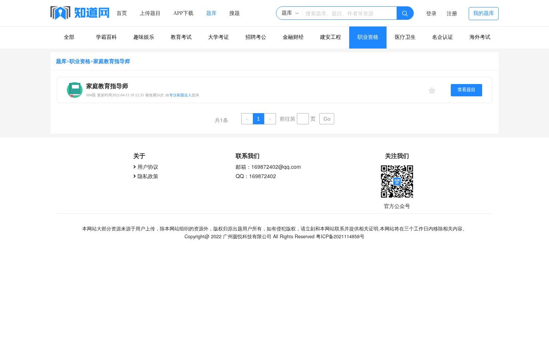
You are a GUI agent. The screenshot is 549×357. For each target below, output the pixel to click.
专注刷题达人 (180, 95)
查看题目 (466, 89)
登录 (431, 13)
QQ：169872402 (256, 176)
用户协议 (147, 166)
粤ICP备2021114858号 (340, 236)
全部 (69, 37)
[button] (290, 13)
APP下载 (183, 13)
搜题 (234, 13)
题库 (211, 13)
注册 (452, 13)
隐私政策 (147, 176)
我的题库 (483, 13)
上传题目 (150, 13)
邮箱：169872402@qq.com (268, 166)
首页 (122, 13)
